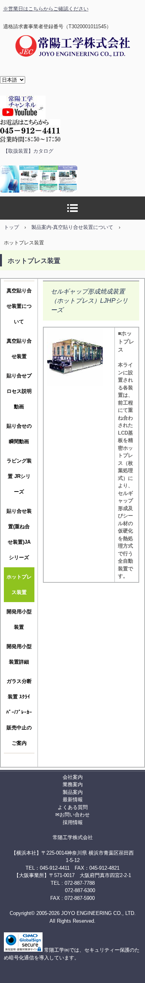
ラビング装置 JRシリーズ (19, 476)
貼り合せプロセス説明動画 (19, 391)
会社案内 (73, 777)
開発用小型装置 (19, 619)
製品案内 (73, 792)
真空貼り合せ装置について (19, 306)
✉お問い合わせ (72, 814)
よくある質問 (73, 807)
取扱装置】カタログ (30, 151)
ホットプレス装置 (19, 584)
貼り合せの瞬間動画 (19, 433)
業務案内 (73, 784)
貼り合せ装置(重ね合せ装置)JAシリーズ (19, 534)
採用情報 (73, 822)
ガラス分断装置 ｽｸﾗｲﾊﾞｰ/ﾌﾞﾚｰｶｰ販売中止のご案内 (19, 712)
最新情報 (73, 799)
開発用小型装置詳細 (19, 654)
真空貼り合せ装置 (19, 348)
